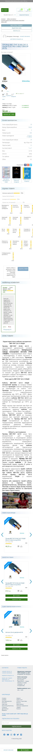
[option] (16, 534)
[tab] (12, 193)
